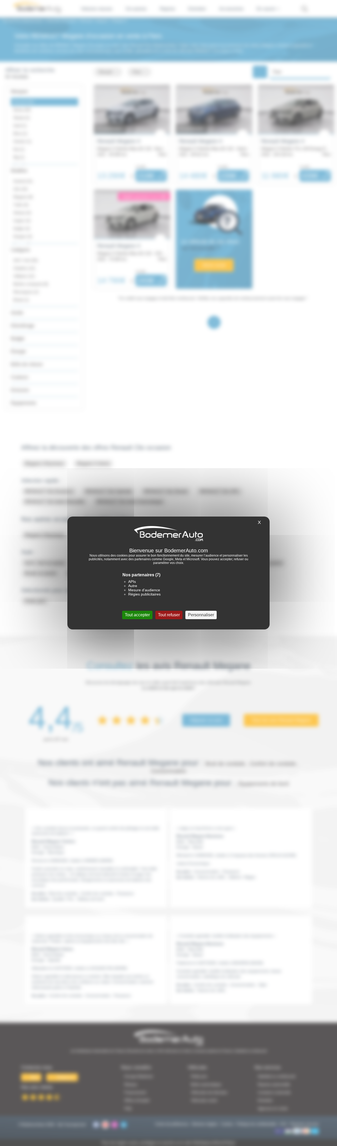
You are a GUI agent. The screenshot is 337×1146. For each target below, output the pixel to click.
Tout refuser (169, 615)
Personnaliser (201, 615)
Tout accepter (137, 615)
